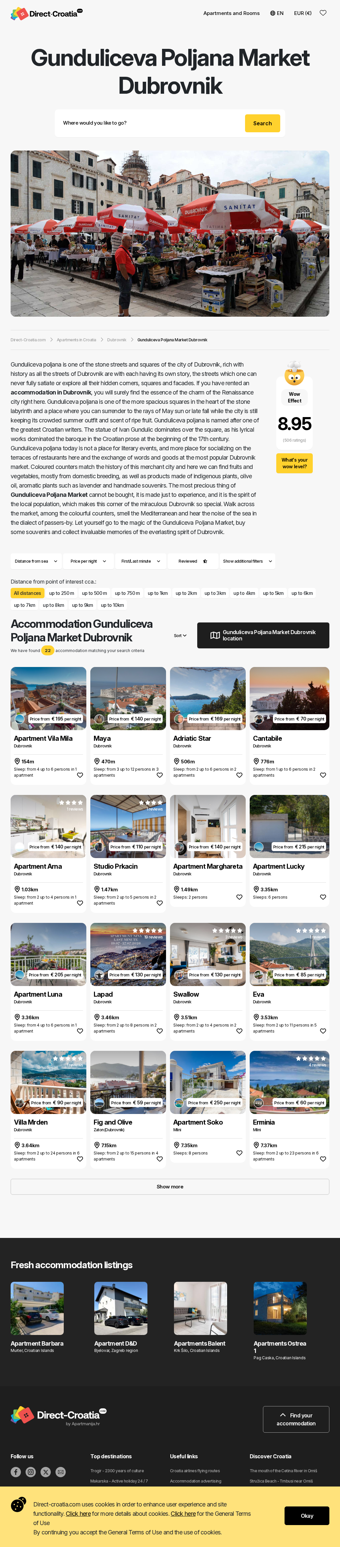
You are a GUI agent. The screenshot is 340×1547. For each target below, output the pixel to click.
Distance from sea (31, 561)
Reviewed (188, 561)
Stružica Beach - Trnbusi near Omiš (281, 1481)
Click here (78, 1513)
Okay (307, 1515)
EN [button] (280, 13)
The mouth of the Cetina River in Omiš (283, 1470)
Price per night (84, 561)
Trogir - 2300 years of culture (117, 1470)
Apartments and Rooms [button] (232, 13)
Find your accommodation (296, 1419)
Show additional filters (243, 561)
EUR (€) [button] (303, 13)
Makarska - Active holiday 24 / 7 (119, 1481)
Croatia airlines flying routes (195, 1470)
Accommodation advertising (195, 1481)
